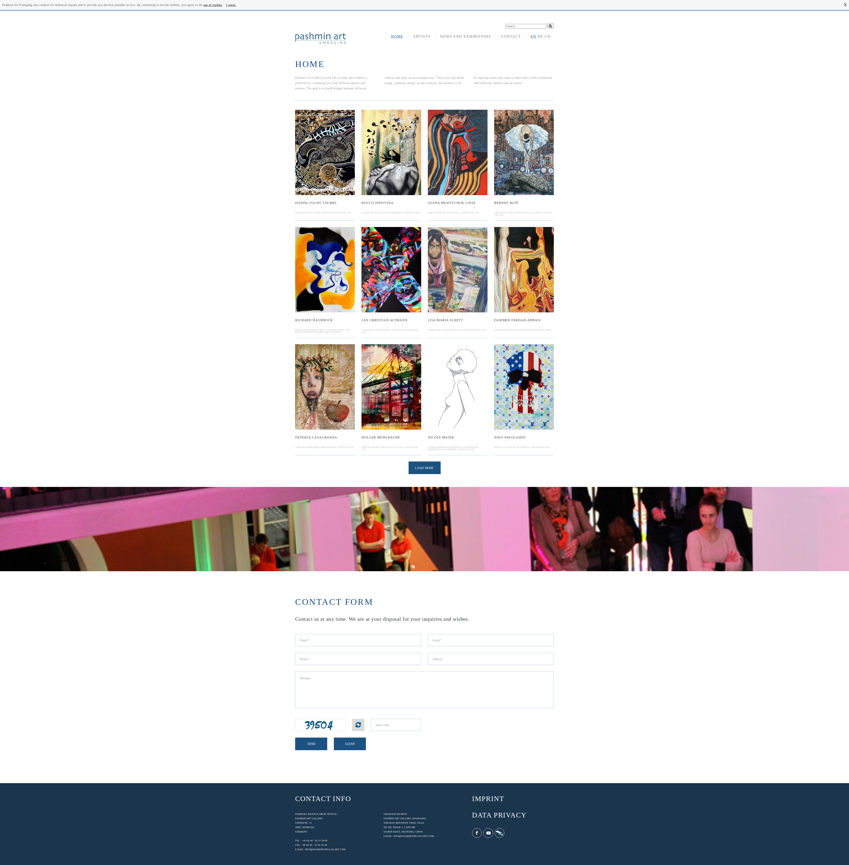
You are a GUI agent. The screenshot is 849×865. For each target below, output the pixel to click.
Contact (511, 36)
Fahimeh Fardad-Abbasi (517, 320)
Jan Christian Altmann (384, 320)
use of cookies (213, 5)
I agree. (231, 5)
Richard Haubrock (314, 320)
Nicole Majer (441, 437)
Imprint (488, 799)
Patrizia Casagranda (316, 437)
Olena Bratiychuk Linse (452, 203)
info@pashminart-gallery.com (325, 849)
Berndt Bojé (506, 203)
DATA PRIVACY (499, 815)
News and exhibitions (465, 36)
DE (540, 36)
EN (533, 36)
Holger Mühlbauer (380, 437)
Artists (421, 36)
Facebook (477, 833)
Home (397, 36)
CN (548, 36)
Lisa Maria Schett (445, 320)
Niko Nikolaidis (510, 437)
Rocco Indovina (377, 203)
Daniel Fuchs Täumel (316, 203)
